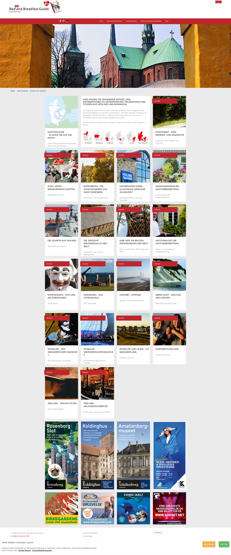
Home (101, 21)
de (67, 21)
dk (60, 21)
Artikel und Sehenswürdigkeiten (151, 21)
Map (167, 21)
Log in (218, 2)
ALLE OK (224, 544)
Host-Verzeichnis (131, 21)
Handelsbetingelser (90, 533)
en (63, 21)
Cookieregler (88, 536)
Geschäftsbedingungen (42, 550)
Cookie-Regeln (24, 550)
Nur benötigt (209, 544)
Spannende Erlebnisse (114, 21)
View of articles (22, 91)
